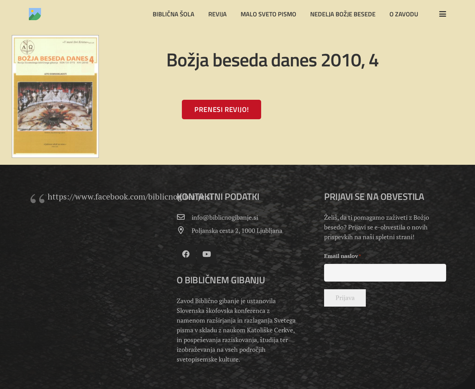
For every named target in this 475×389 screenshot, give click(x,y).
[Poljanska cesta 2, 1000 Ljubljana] (184, 230)
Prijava (345, 297)
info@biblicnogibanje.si (225, 217)
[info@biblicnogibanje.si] (184, 217)
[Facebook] (186, 254)
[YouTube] (206, 254)
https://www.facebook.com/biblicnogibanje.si (130, 196)
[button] (442, 13)
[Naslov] (35, 14)
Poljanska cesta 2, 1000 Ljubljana (237, 230)
